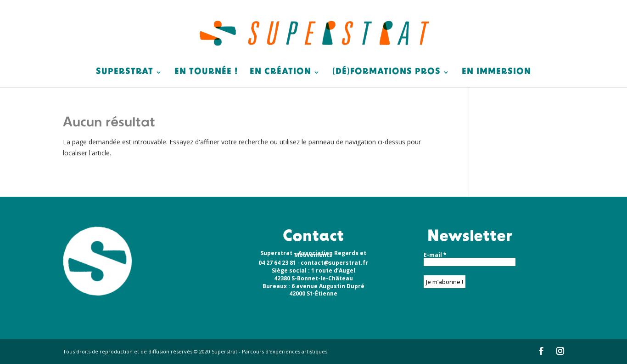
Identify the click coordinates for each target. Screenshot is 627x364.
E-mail (435, 255)
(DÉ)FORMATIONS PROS (386, 72)
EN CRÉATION (280, 72)
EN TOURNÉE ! (206, 72)
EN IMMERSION (496, 72)
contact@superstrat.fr (334, 263)
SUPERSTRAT (124, 72)
